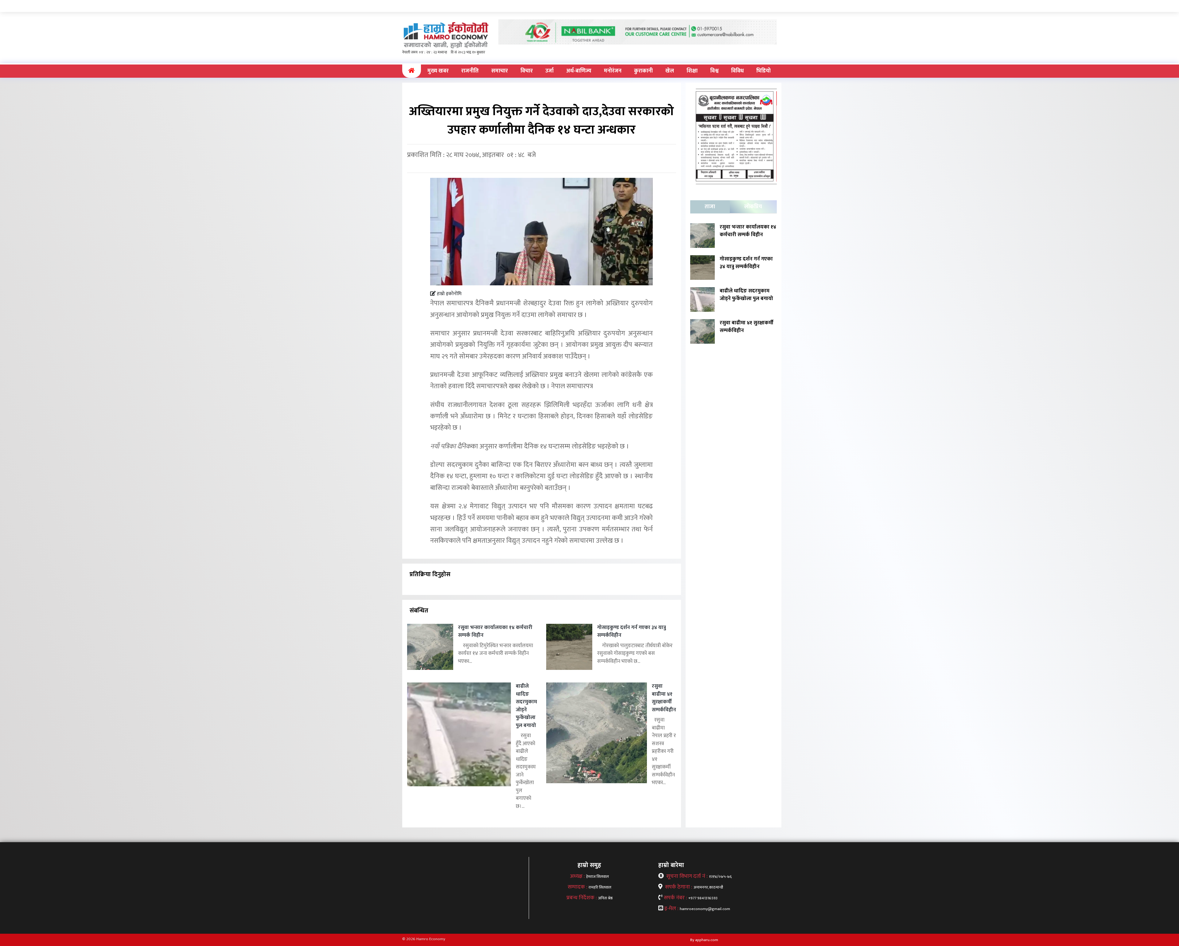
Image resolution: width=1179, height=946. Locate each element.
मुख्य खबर (438, 71)
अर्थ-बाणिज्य (578, 71)
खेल (669, 71)
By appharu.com (704, 939)
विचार (526, 71)
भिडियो (763, 71)
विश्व (714, 71)
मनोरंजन (612, 71)
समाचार (499, 71)
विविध (737, 71)
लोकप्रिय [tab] (753, 206)
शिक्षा (692, 71)
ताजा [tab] (710, 206)
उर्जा (549, 71)
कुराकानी (643, 71)
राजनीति (470, 71)
